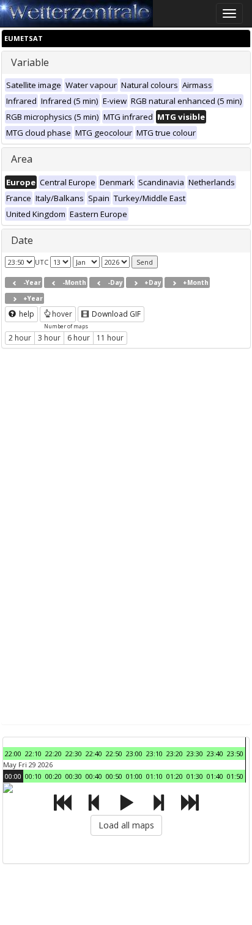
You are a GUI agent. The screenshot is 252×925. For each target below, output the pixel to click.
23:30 (195, 753)
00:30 (73, 776)
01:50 (235, 776)
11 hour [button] (110, 338)
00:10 (33, 776)
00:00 (13, 776)
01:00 (134, 776)
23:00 (134, 753)
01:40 (215, 776)
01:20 (174, 776)
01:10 (154, 776)
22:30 (73, 753)
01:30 (195, 776)
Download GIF (115, 314)
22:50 (114, 753)
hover (62, 314)
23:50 (235, 753)
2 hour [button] (20, 338)
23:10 (154, 753)
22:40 (94, 753)
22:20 (53, 753)
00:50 (114, 776)
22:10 (33, 753)
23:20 (174, 753)
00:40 (94, 776)
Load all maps (126, 825)
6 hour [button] (78, 338)
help (25, 314)
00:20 (53, 776)
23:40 (215, 753)
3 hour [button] (49, 338)
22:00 (13, 753)
